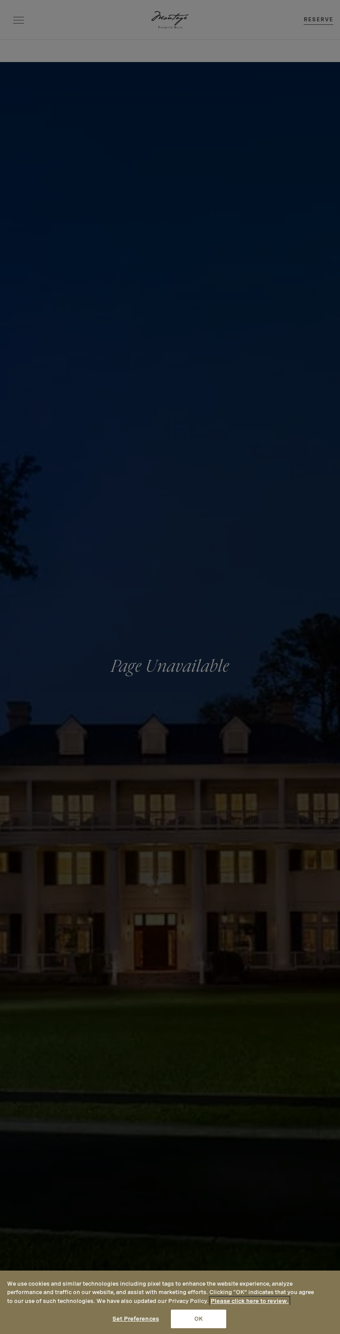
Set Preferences (135, 1318)
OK (198, 1318)
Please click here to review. (250, 1301)
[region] (170, 1302)
